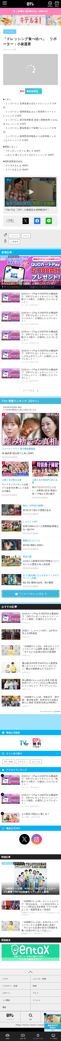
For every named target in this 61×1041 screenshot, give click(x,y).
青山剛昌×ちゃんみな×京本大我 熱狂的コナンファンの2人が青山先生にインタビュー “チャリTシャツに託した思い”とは (40, 683)
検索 (30, 1019)
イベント (36, 1000)
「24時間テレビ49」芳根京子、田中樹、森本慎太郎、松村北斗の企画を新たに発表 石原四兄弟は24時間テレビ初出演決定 (40, 700)
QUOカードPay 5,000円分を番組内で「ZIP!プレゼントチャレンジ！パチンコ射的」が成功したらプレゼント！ (40, 616)
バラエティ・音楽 (9, 986)
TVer (30, 91)
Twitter (24, 839)
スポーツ (6, 993)
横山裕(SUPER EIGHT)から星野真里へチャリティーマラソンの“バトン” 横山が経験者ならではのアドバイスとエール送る (40, 666)
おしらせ (36, 762)
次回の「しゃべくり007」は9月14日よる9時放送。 (39, 632)
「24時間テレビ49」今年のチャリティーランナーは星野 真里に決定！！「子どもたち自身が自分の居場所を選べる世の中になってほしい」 (40, 649)
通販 (4, 1007)
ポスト (26, 221)
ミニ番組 (6, 1000)
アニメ (35, 993)
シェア (37, 221)
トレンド (14, 236)
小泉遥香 (14, 242)
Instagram (36, 839)
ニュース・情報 (39, 979)
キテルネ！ (10, 32)
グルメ (26, 236)
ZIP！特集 (8, 762)
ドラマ (5, 979)
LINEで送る (49, 221)
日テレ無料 (36, 743)
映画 (35, 986)
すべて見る (29, 390)
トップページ (10, 1019)
